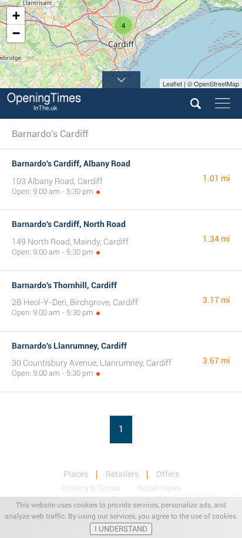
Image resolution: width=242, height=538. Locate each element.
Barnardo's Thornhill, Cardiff (64, 285)
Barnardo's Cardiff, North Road (69, 224)
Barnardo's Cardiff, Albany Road (71, 163)
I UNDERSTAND (121, 528)
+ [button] (16, 15)
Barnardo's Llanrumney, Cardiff (69, 345)
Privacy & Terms (90, 488)
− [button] (16, 33)
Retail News (159, 488)
